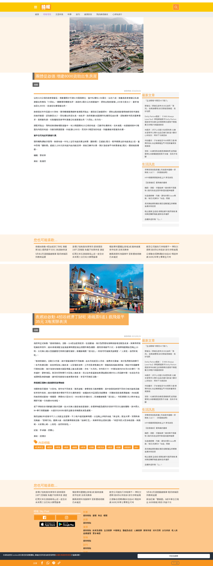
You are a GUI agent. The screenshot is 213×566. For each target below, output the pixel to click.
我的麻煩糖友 (102, 14)
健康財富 (88, 14)
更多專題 (96, 533)
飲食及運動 (97, 530)
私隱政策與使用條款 (63, 555)
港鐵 (92, 447)
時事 (70, 14)
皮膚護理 (87, 533)
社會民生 (39, 447)
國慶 (119, 447)
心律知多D (117, 14)
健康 (37, 14)
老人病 (174, 530)
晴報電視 (47, 14)
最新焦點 (87, 515)
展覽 (75, 447)
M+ (137, 447)
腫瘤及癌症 (128, 530)
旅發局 (128, 447)
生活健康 (108, 530)
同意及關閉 (173, 556)
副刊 (78, 14)
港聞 (36, 84)
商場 (83, 447)
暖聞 (105, 515)
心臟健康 (138, 530)
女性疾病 (166, 530)
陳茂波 (101, 447)
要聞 (95, 515)
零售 (58, 447)
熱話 (100, 515)
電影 (67, 447)
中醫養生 (117, 530)
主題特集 (59, 14)
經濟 (50, 447)
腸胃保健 (147, 530)
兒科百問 (157, 530)
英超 (110, 447)
